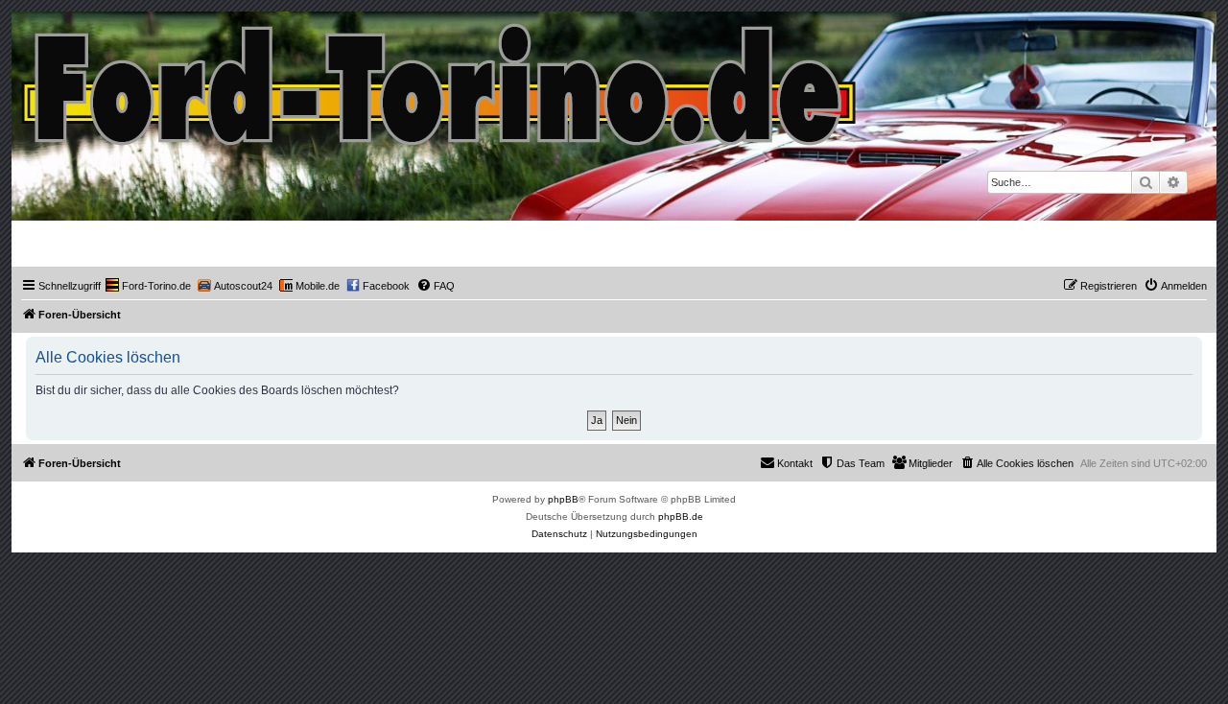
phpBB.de (680, 516)
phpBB (563, 499)
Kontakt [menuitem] (795, 463)
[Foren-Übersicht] (440, 80)
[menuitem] (148, 285)
